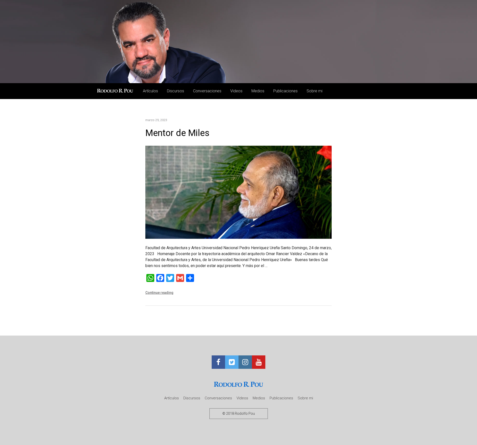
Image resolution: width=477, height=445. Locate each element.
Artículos (150, 91)
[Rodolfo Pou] (115, 91)
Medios (257, 91)
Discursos (175, 91)
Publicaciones (285, 91)
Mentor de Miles (177, 133)
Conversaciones (207, 91)
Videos (236, 91)
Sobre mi (314, 91)
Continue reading (159, 293)
